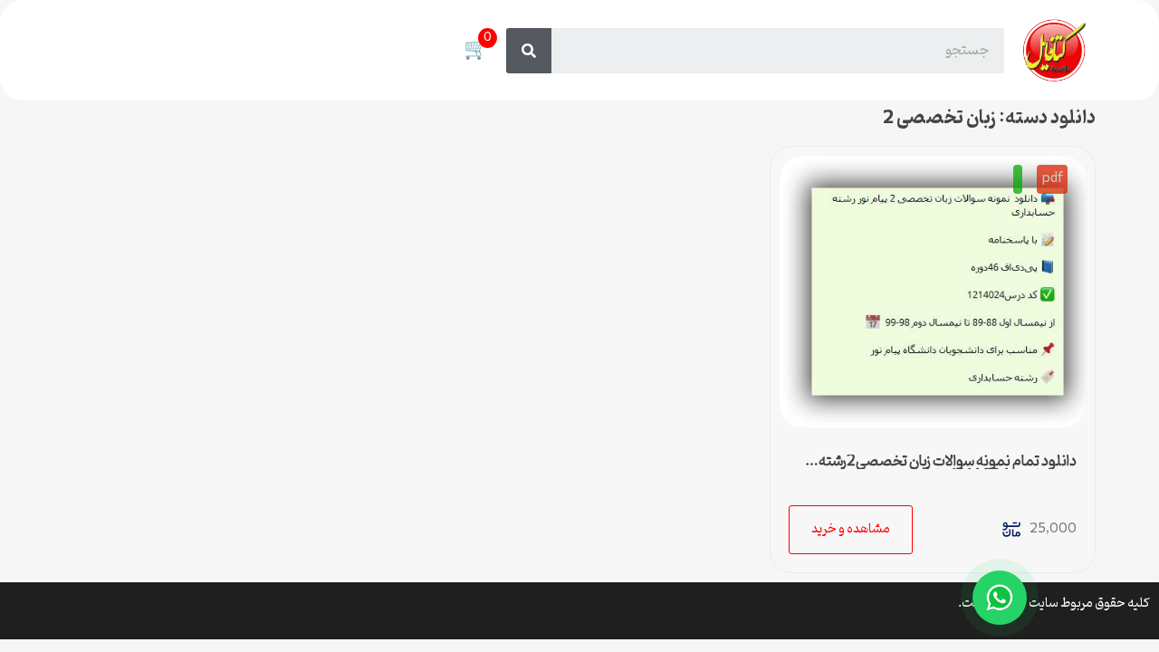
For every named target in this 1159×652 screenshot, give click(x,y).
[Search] (528, 50)
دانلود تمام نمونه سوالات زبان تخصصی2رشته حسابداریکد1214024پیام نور (948, 469)
